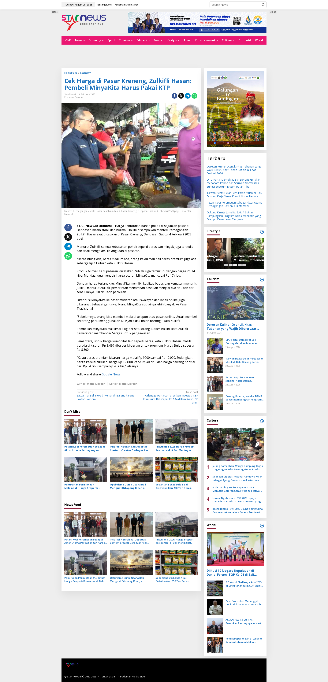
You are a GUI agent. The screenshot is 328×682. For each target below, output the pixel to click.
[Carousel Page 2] (231, 265)
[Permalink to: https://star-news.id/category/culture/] (262, 421)
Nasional (79, 97)
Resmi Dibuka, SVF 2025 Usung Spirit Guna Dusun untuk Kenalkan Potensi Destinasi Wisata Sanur (237, 510)
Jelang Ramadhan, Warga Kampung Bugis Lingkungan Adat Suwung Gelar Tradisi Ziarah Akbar (237, 467)
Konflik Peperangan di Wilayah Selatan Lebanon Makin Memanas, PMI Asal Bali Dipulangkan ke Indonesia (244, 640)
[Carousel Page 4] (240, 265)
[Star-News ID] (84, 22)
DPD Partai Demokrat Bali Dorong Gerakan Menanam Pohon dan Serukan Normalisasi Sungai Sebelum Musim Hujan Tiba (233, 183)
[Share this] (174, 96)
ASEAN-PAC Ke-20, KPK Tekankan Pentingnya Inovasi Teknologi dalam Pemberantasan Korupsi (243, 621)
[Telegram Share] (188, 96)
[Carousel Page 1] (226, 265)
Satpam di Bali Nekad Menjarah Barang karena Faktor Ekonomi (105, 395)
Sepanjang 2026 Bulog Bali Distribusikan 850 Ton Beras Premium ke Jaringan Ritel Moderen (173, 486)
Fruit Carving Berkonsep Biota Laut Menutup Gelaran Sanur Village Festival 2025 (236, 489)
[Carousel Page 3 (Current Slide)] (235, 265)
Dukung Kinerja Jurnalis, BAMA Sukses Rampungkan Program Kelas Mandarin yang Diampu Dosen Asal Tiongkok (234, 216)
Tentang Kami (108, 676)
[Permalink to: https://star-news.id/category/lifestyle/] (262, 232)
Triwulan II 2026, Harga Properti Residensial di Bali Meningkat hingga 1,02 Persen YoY (175, 448)
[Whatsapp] (194, 96)
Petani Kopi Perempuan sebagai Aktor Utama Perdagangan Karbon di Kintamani (84, 448)
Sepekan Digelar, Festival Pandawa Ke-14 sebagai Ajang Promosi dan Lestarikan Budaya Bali (237, 478)
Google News (111, 374)
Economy (69, 97)
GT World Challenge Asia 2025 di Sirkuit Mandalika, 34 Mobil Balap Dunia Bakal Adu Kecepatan (244, 584)
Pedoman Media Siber (133, 676)
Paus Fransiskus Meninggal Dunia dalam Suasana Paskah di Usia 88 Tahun (243, 602)
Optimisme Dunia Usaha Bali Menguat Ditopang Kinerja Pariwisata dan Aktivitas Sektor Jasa (130, 486)
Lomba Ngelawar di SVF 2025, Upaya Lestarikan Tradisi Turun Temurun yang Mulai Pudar (236, 499)
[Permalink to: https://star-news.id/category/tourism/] (262, 279)
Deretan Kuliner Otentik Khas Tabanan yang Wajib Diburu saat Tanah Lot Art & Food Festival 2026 (234, 170)
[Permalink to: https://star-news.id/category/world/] (262, 525)
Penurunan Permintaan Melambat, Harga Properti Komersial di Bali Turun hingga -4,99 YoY (83, 486)
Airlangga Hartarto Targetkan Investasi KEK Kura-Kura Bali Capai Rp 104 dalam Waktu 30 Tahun (170, 397)
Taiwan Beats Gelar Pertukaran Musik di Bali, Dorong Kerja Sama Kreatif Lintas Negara (234, 194)
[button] (263, 5)
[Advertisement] (44, 79)
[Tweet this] (181, 96)
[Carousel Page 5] (244, 265)
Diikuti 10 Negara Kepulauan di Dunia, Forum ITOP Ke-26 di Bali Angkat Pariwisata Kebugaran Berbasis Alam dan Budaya (230, 573)
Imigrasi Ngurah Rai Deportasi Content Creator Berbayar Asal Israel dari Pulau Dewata (129, 448)
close (55, 11)
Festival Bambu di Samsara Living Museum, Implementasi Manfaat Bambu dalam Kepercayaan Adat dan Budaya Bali (235, 258)
